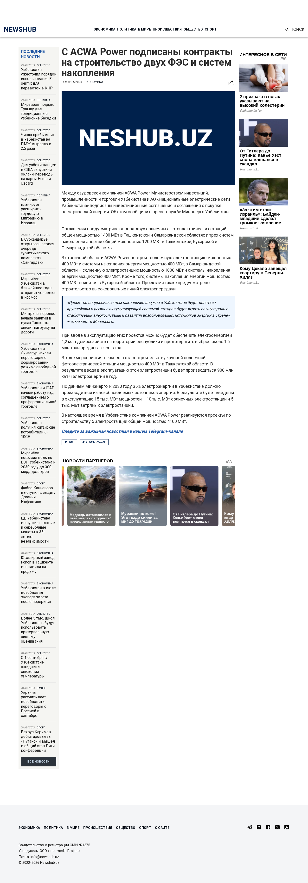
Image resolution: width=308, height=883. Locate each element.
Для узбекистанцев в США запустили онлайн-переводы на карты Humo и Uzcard (38, 174)
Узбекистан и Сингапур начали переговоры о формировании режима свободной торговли (38, 360)
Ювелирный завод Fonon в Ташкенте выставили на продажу (38, 564)
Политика (126, 29)
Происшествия (167, 29)
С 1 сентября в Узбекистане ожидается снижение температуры (34, 666)
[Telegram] (250, 827)
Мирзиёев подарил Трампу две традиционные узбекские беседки (38, 111)
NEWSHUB (20, 29)
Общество (193, 29)
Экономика (104, 29)
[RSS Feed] (286, 827)
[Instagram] (259, 827)
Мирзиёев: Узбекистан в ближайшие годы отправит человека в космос (38, 288)
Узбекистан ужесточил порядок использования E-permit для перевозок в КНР (38, 78)
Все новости (38, 761)
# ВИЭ (69, 442)
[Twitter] (277, 827)
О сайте (162, 828)
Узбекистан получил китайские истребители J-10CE (38, 429)
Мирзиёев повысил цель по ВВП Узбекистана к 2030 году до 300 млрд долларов (38, 462)
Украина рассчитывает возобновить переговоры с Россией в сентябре (33, 704)
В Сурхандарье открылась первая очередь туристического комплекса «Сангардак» (37, 251)
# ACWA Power (94, 442)
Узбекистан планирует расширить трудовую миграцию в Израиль (32, 211)
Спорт (211, 29)
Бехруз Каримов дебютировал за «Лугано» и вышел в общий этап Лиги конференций (38, 741)
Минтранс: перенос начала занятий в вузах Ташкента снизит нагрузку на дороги (38, 322)
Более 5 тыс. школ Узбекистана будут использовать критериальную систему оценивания (38, 630)
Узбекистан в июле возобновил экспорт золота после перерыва (38, 595)
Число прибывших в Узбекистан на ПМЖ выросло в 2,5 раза (38, 141)
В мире (144, 29)
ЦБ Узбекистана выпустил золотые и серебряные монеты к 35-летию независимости (38, 530)
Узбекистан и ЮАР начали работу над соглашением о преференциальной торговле (38, 397)
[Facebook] (268, 827)
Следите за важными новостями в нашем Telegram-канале (122, 431)
